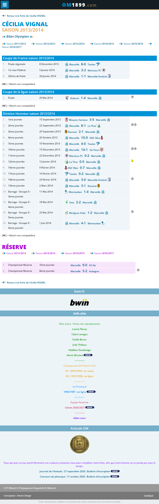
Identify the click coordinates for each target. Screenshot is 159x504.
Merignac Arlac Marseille (87, 213)
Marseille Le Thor (83, 126)
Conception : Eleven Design (17, 495)
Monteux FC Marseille (85, 156)
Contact (148, 495)
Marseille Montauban (85, 223)
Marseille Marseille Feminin (88, 76)
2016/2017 (12, 47)
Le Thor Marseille (83, 162)
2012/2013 (45, 43)
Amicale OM (79, 428)
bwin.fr (79, 291)
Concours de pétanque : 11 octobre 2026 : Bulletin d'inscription (75, 476)
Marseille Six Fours (84, 150)
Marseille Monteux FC (85, 70)
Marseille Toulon (82, 64)
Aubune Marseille (84, 98)
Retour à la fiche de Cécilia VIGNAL (26, 15)
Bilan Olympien (17, 36)
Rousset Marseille (82, 132)
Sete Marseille (81, 202)
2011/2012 (16, 43)
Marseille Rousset (83, 186)
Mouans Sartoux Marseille (88, 120)
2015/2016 (133, 43)
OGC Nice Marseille (82, 168)
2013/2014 (75, 43)
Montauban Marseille (85, 192)
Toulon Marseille (82, 174)
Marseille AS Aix (83, 265)
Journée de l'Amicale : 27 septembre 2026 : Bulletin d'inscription (75, 471)
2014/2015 (104, 43)
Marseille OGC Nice (85, 138)
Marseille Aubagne (85, 271)
